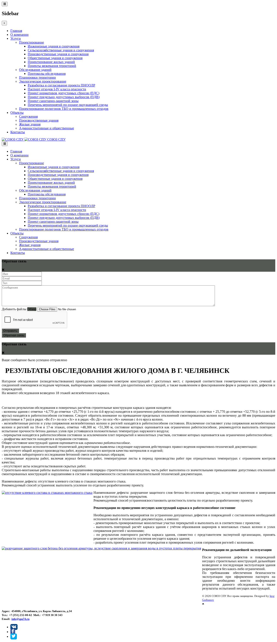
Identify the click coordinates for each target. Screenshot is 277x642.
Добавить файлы (14, 309)
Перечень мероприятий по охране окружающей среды (68, 105)
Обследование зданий (35, 70)
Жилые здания (29, 124)
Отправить (10, 330)
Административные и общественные (46, 128)
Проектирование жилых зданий (51, 62)
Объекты (17, 112)
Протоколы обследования (47, 73)
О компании (19, 34)
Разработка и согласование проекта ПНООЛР (61, 85)
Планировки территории (37, 77)
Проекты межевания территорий (52, 66)
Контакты (17, 132)
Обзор (31, 309)
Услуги (15, 38)
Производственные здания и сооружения (58, 54)
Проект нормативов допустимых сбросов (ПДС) (63, 93)
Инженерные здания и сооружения (53, 46)
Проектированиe (31, 42)
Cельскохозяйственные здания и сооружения (61, 50)
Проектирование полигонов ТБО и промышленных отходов (63, 109)
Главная (16, 31)
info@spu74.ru (20, 619)
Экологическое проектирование (42, 81)
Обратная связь (13, 335)
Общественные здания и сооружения (55, 58)
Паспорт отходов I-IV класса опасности (57, 89)
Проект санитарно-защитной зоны (53, 101)
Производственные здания (38, 120)
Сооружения (28, 116)
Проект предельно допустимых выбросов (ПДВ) (64, 97)
